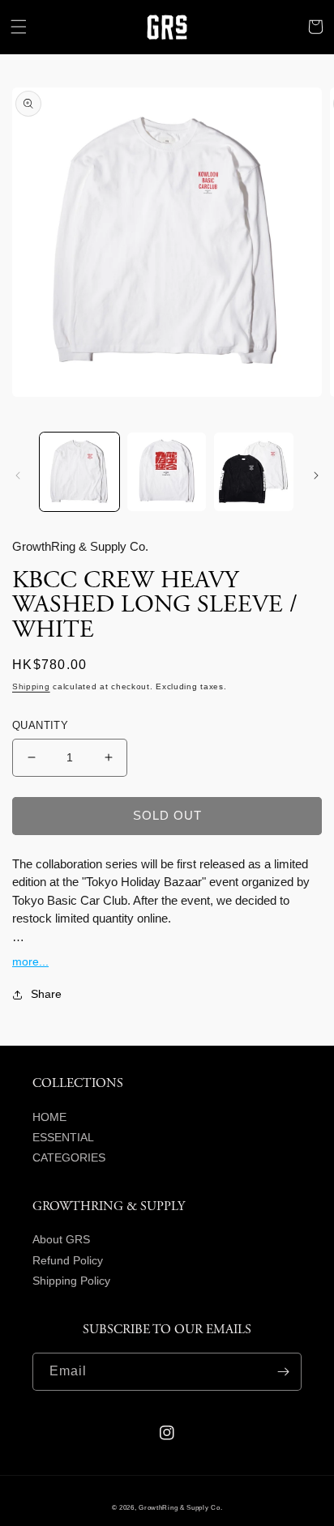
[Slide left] (18, 475)
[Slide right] (316, 475)
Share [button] (46, 993)
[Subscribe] (283, 1372)
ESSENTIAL (63, 1137)
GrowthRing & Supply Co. (180, 1507)
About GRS (61, 1239)
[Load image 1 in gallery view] (79, 472)
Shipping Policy (71, 1280)
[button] (18, 27)
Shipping (31, 686)
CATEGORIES (68, 1157)
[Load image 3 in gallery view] (253, 472)
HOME (49, 1116)
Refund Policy (67, 1260)
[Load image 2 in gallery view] (167, 472)
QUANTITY (40, 725)
